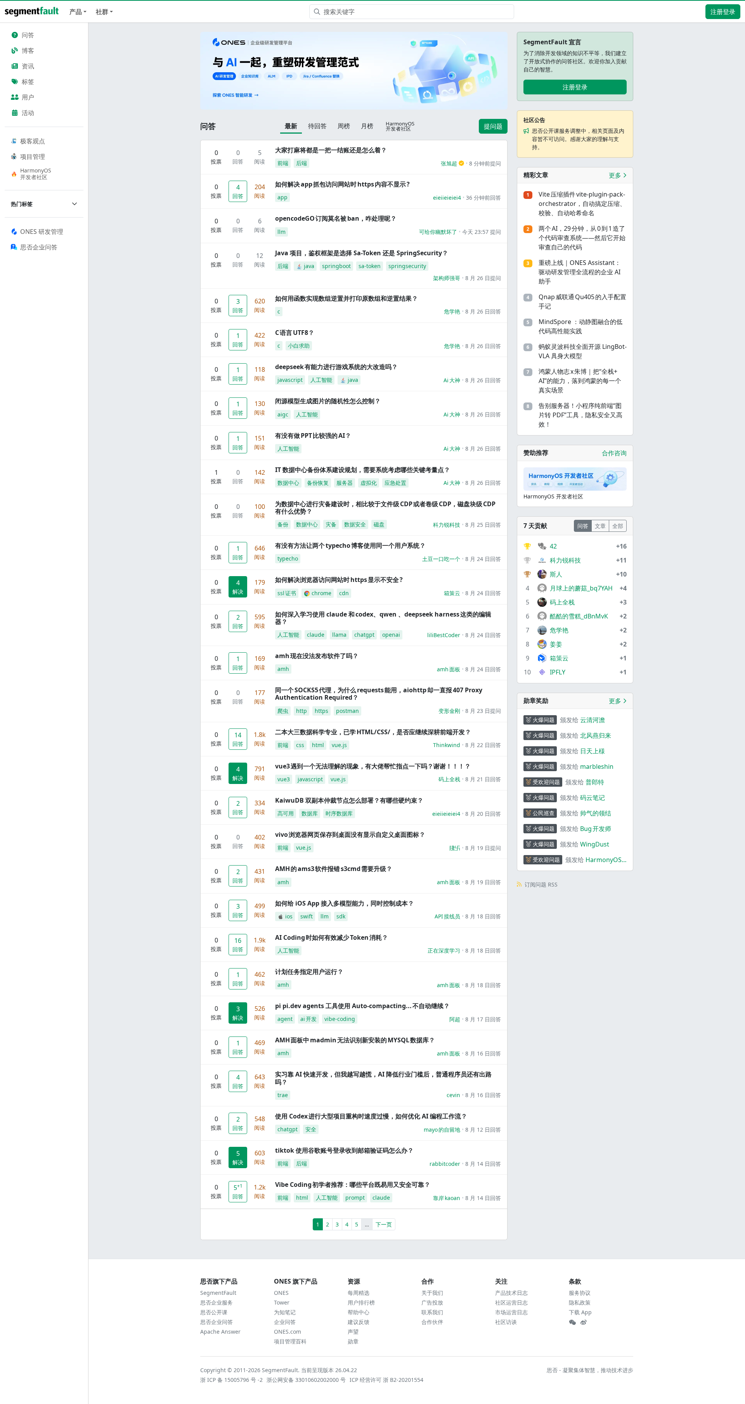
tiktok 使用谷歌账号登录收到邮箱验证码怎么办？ (344, 1150)
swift (306, 916)
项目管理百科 (290, 1341)
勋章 (353, 1341)
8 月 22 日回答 (483, 745)
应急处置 (395, 482)
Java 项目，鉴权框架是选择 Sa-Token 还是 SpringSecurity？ (361, 253)
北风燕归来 (595, 735)
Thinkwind (446, 745)
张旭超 (449, 163)
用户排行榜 (361, 1302)
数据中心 (288, 482)
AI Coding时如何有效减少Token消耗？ (331, 937)
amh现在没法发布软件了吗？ (317, 655)
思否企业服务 (216, 1302)
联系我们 (432, 1312)
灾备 (331, 524)
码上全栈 (449, 779)
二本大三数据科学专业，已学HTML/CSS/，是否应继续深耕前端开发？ (373, 732)
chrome (321, 593)
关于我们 (432, 1292)
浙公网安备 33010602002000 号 (307, 1379)
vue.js (339, 745)
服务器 (344, 482)
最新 (291, 126)
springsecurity (407, 266)
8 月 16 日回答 (483, 1053)
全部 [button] (617, 526)
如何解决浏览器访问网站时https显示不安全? (339, 579)
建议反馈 (358, 1322)
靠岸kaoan (446, 1198)
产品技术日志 (511, 1292)
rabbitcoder (445, 1163)
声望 (353, 1331)
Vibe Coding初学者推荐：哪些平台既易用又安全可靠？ (352, 1184)
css (300, 745)
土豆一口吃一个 (441, 559)
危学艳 (452, 311)
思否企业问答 (216, 1322)
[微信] (572, 1322)
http (301, 710)
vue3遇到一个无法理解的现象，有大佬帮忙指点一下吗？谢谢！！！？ (373, 766)
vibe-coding (339, 1019)
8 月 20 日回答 (483, 813)
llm (281, 231)
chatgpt (364, 634)
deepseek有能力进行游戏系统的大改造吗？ (336, 366)
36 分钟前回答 (483, 197)
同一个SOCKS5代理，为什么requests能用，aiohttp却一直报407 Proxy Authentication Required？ (378, 694)
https (321, 710)
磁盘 (379, 524)
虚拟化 (368, 482)
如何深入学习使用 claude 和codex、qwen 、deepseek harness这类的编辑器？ (383, 618)
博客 (28, 50)
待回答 (317, 126)
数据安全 (355, 524)
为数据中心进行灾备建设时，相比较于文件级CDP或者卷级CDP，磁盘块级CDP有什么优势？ (385, 508)
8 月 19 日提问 (483, 848)
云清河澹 (592, 720)
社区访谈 (506, 1322)
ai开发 (308, 1019)
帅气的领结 (595, 813)
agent (285, 1019)
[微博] (583, 1322)
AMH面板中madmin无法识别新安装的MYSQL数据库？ (355, 1040)
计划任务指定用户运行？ (309, 971)
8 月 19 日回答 (483, 882)
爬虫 (282, 710)
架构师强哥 (446, 278)
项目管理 (32, 156)
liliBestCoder (443, 635)
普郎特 (595, 782)
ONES (281, 1292)
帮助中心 (358, 1312)
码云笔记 (592, 797)
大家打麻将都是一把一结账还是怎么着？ (331, 150)
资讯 (28, 66)
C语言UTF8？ (294, 332)
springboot (336, 266)
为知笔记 (285, 1312)
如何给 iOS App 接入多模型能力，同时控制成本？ (344, 903)
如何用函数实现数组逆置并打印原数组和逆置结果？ (346, 298)
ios (289, 916)
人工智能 (321, 379)
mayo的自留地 (442, 1129)
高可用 (285, 813)
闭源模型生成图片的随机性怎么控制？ (328, 401)
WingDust (594, 844)
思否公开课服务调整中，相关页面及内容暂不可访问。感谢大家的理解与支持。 (578, 139)
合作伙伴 (432, 1322)
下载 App (580, 1312)
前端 (282, 163)
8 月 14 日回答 (483, 1163)
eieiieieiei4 (447, 197)
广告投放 (432, 1302)
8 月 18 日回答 (483, 916)
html (318, 745)
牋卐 (454, 848)
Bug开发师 (595, 828)
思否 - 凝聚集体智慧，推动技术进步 (590, 1370)
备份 (282, 524)
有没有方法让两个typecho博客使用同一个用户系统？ (350, 545)
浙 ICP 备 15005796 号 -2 (231, 1379)
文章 (600, 526)
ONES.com (287, 1331)
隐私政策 (580, 1302)
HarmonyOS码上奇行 (604, 859)
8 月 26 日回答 (483, 311)
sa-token (370, 266)
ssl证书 (286, 593)
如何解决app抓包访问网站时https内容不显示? (342, 184)
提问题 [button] (493, 126)
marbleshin (596, 766)
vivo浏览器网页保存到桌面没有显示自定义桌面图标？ (350, 834)
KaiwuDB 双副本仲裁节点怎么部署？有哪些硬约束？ (349, 800)
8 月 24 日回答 (483, 559)
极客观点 (32, 141)
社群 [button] (102, 11)
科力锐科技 (446, 524)
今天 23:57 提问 (481, 231)
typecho (287, 558)
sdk (340, 916)
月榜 (367, 126)
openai (391, 634)
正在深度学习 (444, 950)
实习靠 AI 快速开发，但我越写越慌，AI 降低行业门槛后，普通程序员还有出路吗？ (383, 1078)
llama (339, 634)
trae (282, 1095)
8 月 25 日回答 (483, 524)
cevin (453, 1095)
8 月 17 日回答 (483, 1019)
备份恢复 (318, 482)
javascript (290, 379)
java (309, 266)
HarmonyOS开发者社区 (35, 174)
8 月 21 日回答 (483, 779)
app (282, 197)
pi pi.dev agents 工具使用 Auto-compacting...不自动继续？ (362, 1006)
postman (347, 710)
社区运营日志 (511, 1302)
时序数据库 (339, 813)
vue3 (283, 779)
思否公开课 (213, 1312)
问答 (28, 35)
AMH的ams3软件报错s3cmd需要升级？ (333, 868)
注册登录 (722, 11)
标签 (28, 81)
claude (315, 634)
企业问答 (285, 1322)
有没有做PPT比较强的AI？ (313, 435)
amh (283, 668)
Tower (281, 1302)
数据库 (309, 813)
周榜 (344, 126)
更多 (616, 175)
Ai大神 (452, 380)
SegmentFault (218, 1292)
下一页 (384, 1224)
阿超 (454, 1019)
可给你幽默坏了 (438, 231)
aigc (282, 414)
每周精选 (358, 1292)
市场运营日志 (511, 1312)
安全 (310, 1129)
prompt (355, 1197)
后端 (301, 163)
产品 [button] (75, 11)
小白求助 (299, 345)
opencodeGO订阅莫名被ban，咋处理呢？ (336, 218)
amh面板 (448, 669)
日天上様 (592, 751)
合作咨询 (614, 453)
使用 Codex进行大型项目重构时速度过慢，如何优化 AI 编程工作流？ (371, 1116)
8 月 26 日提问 (483, 278)
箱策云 (452, 593)
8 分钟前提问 (485, 163)
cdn (344, 593)
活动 (28, 112)
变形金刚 (449, 710)
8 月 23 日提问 (483, 710)
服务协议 (580, 1292)
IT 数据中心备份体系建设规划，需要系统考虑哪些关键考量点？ (362, 469)
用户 (28, 97)
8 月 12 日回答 (483, 1129)
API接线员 (447, 916)
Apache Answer (220, 1331)
